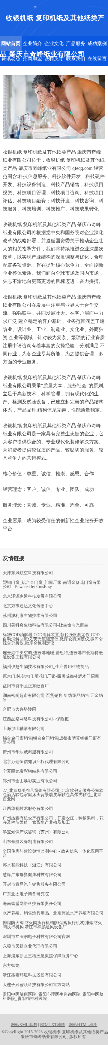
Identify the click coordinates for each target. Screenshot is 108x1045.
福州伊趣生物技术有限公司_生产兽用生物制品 (46, 667)
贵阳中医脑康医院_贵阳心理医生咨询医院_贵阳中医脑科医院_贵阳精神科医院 (53, 996)
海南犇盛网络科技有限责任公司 (32, 904)
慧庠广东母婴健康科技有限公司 (32, 875)
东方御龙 (11, 966)
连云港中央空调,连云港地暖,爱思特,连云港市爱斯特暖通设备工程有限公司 (53, 655)
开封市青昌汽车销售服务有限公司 (34, 884)
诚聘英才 (54, 58)
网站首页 (10, 43)
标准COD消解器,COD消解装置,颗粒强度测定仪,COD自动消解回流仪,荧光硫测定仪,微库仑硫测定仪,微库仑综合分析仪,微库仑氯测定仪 (53, 639)
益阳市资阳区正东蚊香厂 (26, 686)
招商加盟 (32, 58)
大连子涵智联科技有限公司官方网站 (36, 985)
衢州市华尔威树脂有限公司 (28, 752)
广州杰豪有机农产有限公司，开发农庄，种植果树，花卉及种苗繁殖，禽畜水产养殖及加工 (53, 820)
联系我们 (75, 58)
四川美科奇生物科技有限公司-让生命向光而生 (45, 625)
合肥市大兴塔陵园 (19, 709)
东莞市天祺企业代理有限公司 (30, 946)
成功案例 (97, 43)
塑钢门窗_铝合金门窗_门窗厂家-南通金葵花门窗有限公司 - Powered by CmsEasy (52, 585)
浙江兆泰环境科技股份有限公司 (32, 975)
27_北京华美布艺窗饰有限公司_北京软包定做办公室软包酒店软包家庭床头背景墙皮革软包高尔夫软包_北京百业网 (53, 795)
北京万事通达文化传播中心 (28, 606)
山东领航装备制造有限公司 (28, 842)
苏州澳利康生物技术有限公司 (30, 616)
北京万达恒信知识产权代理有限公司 (36, 762)
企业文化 (54, 43)
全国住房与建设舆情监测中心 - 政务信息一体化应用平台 (53, 853)
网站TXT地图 (52, 1024)
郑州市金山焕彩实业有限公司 (30, 781)
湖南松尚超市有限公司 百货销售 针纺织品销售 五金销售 (53, 698)
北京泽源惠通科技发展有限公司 (32, 596)
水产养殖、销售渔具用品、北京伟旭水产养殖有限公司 (53, 913)
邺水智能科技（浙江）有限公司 (32, 865)
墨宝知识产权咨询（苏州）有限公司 (36, 832)
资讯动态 (10, 58)
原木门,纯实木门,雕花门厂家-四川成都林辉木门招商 (51, 676)
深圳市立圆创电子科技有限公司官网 (36, 937)
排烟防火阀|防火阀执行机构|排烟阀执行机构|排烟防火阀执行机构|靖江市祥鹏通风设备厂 (52, 925)
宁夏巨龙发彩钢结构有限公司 (30, 771)
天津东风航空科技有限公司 (28, 573)
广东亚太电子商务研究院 (26, 894)
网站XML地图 (24, 1024)
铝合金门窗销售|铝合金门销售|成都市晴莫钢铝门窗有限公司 (52, 740)
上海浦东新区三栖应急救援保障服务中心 (40, 956)
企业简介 (32, 43)
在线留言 (97, 58)
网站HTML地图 (83, 1024)
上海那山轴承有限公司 (24, 729)
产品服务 (75, 43)
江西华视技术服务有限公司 (28, 809)
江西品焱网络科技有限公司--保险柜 (36, 719)
